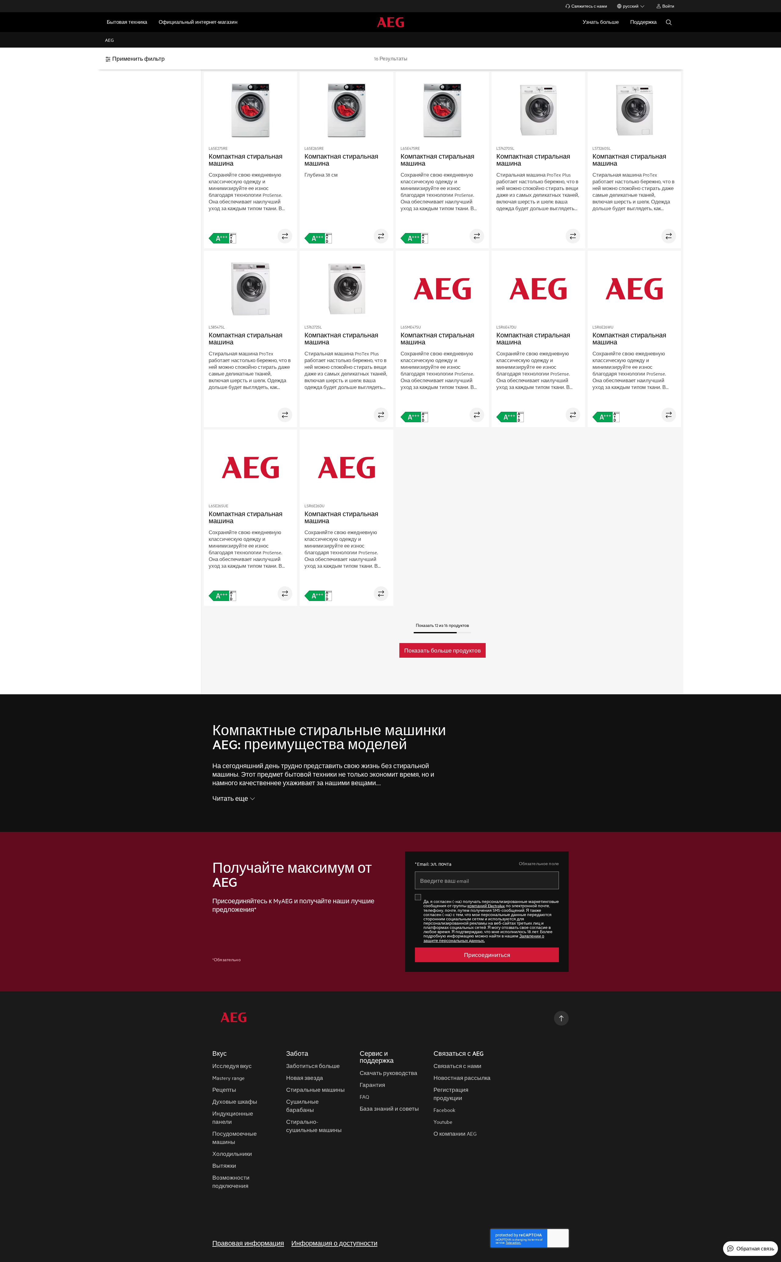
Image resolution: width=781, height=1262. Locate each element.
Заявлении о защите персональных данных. (483, 938)
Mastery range (228, 1077)
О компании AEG (455, 1133)
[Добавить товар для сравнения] (285, 236)
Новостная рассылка (462, 1077)
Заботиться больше (313, 1065)
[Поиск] (668, 22)
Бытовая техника (127, 22)
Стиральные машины (315, 1089)
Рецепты (224, 1089)
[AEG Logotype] (233, 1018)
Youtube (443, 1121)
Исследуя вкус (232, 1065)
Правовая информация (248, 1243)
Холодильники (232, 1153)
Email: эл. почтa (433, 864)
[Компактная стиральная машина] (250, 111)
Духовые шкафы (234, 1101)
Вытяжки (224, 1165)
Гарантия (372, 1084)
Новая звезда (304, 1077)
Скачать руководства (388, 1072)
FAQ (364, 1096)
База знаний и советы (389, 1108)
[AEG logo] (390, 22)
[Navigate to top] (561, 1018)
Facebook (444, 1109)
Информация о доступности (334, 1243)
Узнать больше (601, 22)
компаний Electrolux (486, 905)
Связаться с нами (457, 1065)
